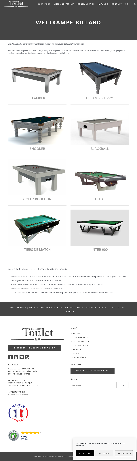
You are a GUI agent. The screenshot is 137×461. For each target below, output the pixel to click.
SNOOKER (37, 148)
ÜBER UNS (75, 333)
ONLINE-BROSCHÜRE (80, 345)
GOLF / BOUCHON (37, 199)
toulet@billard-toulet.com (19, 394)
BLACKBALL (100, 148)
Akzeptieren (85, 453)
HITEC (99, 199)
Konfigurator (86, 4)
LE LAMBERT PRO (99, 98)
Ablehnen (104, 453)
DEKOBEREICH (18, 307)
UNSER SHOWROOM (80, 341)
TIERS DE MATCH (37, 249)
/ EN (127, 4)
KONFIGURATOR (78, 349)
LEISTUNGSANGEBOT (80, 337)
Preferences (124, 453)
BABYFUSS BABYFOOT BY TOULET (105, 307)
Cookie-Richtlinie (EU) (80, 357)
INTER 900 (100, 249)
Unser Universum (64, 4)
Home (55, 456)
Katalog (103, 4)
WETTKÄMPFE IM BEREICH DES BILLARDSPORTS (56, 307)
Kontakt (116, 4)
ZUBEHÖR (68, 311)
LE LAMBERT (37, 98)
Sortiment (44, 4)
